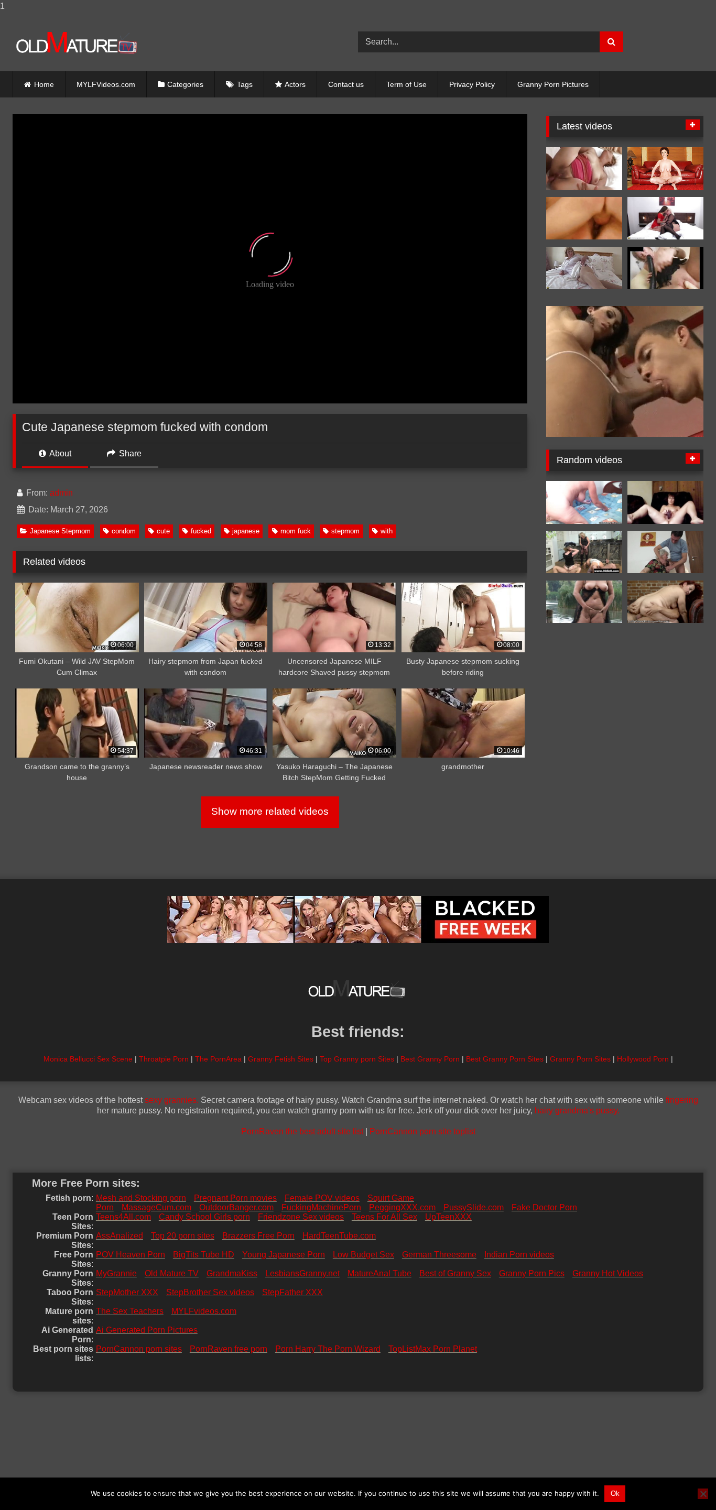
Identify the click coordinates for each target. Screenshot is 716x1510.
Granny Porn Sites (580, 1059)
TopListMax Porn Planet (432, 1348)
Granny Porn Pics (532, 1273)
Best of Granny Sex (455, 1273)
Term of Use (406, 84)
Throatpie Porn (164, 1059)
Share (129, 453)
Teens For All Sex (384, 1216)
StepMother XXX (127, 1292)
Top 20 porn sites (182, 1235)
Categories (185, 84)
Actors (295, 84)
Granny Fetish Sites (280, 1059)
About (59, 453)
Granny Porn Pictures (553, 84)
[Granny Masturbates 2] (665, 268)
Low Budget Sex (363, 1254)
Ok (615, 1493)
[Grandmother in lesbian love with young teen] (665, 218)
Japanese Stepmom (60, 531)
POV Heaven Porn (130, 1254)
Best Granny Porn (430, 1059)
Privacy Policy (472, 84)
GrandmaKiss (232, 1273)
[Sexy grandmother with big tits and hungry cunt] (584, 268)
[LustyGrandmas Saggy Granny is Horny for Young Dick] (665, 602)
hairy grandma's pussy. (577, 1110)
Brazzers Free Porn (258, 1235)
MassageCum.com (156, 1207)
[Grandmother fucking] (665, 168)
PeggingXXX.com (402, 1207)
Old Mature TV (172, 1273)
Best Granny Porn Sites (505, 1059)
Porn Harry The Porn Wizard (328, 1348)
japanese (245, 531)
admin (61, 492)
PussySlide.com (473, 1207)
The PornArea (218, 1059)
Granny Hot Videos (607, 1273)
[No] (703, 1494)
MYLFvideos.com (203, 1311)
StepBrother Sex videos (210, 1292)
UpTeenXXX (448, 1216)
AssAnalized (119, 1235)
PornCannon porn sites (139, 1348)
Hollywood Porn (643, 1059)
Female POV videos (322, 1198)
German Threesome (439, 1254)
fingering (682, 1100)
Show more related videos (270, 811)
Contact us (346, 84)
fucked (201, 531)
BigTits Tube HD (203, 1254)
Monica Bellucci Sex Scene (88, 1059)
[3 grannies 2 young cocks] (584, 552)
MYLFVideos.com (106, 84)
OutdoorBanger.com (236, 1207)
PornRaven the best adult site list (302, 1131)
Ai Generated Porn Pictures (147, 1330)
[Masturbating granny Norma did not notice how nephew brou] (665, 552)
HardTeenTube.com (339, 1235)
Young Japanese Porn (283, 1254)
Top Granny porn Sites (357, 1059)
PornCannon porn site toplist (422, 1131)
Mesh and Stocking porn (141, 1198)
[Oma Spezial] (584, 218)
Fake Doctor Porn (544, 1207)
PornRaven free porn (228, 1348)
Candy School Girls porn (204, 1216)
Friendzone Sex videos (301, 1216)
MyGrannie (116, 1273)
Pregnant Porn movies (235, 1198)
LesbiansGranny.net (302, 1273)
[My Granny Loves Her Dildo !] (665, 502)
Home (44, 84)
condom (124, 531)
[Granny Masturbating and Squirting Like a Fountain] (584, 602)
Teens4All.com (123, 1216)
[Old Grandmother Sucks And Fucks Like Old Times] (584, 168)
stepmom (345, 531)
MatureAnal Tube (379, 1273)
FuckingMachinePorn (321, 1207)
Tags (245, 84)
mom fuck (295, 531)
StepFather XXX (292, 1292)
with (387, 531)
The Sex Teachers (130, 1311)
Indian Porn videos (519, 1254)
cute (163, 531)
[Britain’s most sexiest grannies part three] (584, 502)
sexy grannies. (172, 1100)
